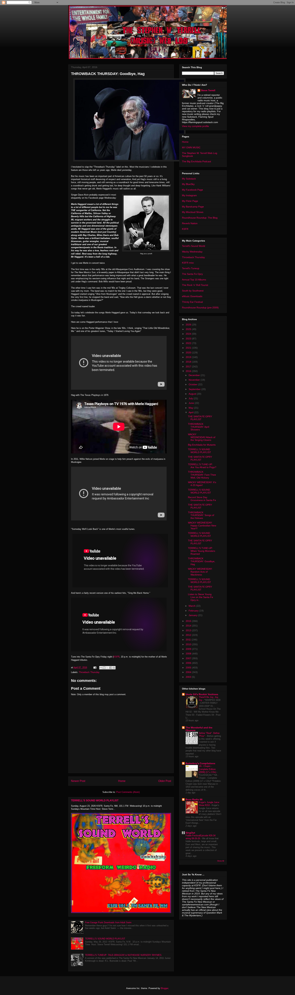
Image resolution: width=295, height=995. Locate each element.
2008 (189, 653)
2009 (189, 649)
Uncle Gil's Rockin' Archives (202, 694)
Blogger (164, 988)
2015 (189, 621)
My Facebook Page (192, 189)
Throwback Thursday (89, 672)
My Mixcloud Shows (192, 212)
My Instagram (189, 195)
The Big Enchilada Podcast (196, 161)
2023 (189, 338)
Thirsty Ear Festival (192, 302)
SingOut (190, 832)
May (191, 407)
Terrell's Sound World (193, 246)
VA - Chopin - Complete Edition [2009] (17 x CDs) (208, 769)
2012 (189, 635)
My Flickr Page (190, 201)
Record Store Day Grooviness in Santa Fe (202, 499)
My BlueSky (188, 184)
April (191, 412)
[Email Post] (94, 667)
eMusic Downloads (192, 296)
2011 (189, 639)
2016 (189, 371)
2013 (189, 630)
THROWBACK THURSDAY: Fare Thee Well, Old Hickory (202, 474)
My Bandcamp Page (193, 206)
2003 (189, 677)
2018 (189, 361)
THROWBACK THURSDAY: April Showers (198, 427)
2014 (189, 625)
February (194, 610)
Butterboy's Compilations (200, 763)
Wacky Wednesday (192, 251)
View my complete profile (195, 126)
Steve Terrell (208, 90)
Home (121, 781)
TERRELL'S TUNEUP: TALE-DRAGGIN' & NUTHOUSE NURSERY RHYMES (123, 955)
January (193, 615)
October (193, 384)
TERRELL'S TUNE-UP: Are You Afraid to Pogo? (202, 466)
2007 (189, 658)
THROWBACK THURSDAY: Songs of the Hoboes (201, 515)
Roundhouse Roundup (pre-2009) (200, 307)
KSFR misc (188, 262)
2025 (189, 329)
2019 (189, 357)
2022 (189, 343)
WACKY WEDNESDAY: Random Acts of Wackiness (200, 571)
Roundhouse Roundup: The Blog (199, 217)
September (195, 389)
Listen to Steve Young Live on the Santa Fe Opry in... (200, 597)
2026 (189, 324)
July (191, 398)
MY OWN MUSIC (191, 147)
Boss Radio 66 (194, 799)
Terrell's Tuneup (190, 268)
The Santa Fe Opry (192, 274)
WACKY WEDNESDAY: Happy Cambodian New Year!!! (202, 525)
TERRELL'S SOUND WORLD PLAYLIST (94, 800)
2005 (189, 667)
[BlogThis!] (104, 667)
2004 (189, 672)
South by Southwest (192, 290)
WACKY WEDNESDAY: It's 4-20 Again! (202, 484)
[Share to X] (107, 667)
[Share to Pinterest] (114, 667)
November (195, 379)
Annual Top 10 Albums (194, 279)
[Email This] (101, 667)
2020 (189, 352)
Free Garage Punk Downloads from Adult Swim (108, 922)
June (192, 403)
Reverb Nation (190, 223)
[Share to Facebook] (110, 667)
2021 (189, 347)
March (192, 605)
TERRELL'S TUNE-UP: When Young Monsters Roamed (201, 551)
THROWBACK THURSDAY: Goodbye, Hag (201, 561)
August (193, 393)
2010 (189, 644)
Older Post (164, 781)
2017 (189, 366)
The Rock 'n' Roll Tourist (195, 285)
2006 (189, 663)
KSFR (117, 656)
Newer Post (78, 781)
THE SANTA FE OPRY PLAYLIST (200, 418)
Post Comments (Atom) (128, 792)
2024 (189, 333)
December (195, 375)
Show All (220, 861)
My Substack (189, 178)
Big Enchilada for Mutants (202, 444)
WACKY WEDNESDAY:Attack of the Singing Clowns (201, 437)
